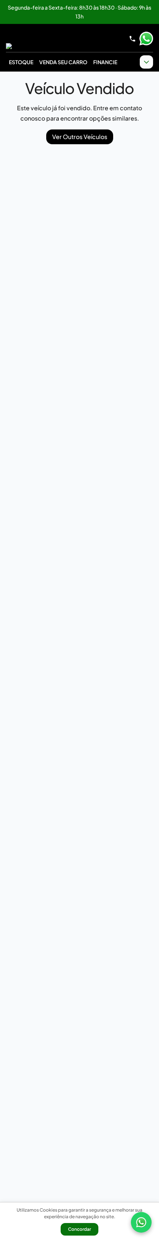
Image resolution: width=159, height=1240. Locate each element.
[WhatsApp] (141, 1222)
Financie (105, 62)
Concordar (79, 1229)
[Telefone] (132, 38)
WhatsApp (146, 38)
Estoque (21, 62)
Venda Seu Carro (63, 62)
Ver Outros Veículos (79, 137)
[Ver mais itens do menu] (146, 62)
